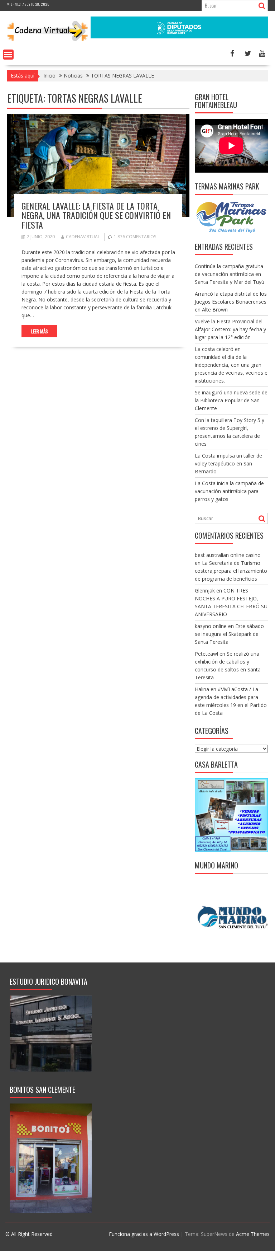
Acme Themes (253, 1234)
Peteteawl (206, 653)
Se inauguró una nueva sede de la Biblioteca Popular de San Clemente (231, 400)
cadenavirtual (83, 237)
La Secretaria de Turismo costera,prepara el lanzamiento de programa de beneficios (231, 570)
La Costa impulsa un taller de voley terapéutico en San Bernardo (228, 463)
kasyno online (211, 626)
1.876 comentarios (135, 237)
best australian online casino (228, 555)
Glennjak (205, 590)
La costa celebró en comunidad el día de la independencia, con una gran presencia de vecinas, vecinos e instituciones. (231, 365)
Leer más (39, 331)
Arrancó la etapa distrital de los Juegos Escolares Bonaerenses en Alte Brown (231, 301)
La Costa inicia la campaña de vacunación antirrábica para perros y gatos (229, 491)
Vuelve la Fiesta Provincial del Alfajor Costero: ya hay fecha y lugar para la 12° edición (230, 329)
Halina (202, 689)
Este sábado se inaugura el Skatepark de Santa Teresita (229, 634)
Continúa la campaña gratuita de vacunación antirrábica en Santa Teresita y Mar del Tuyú (229, 274)
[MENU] (8, 55)
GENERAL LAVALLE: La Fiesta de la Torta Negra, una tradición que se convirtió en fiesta (96, 215)
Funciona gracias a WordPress (144, 1234)
